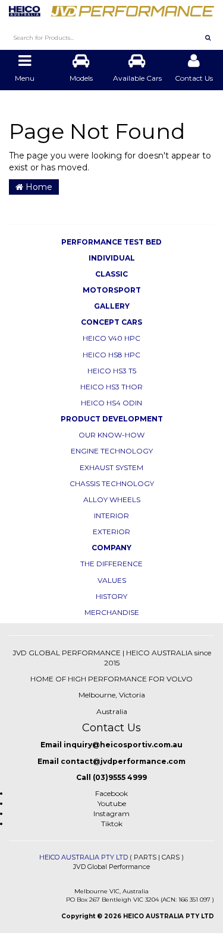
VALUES (112, 580)
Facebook (111, 793)
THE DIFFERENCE (111, 563)
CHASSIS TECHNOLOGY (112, 483)
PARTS (145, 857)
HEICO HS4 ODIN (111, 402)
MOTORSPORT (112, 290)
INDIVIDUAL (112, 257)
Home (37, 187)
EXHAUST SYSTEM (111, 467)
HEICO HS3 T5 (111, 370)
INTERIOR (111, 515)
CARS (171, 857)
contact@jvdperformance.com (123, 761)
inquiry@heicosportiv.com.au (123, 744)
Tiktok (112, 823)
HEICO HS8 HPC (111, 354)
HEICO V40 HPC (111, 338)
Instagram (111, 813)
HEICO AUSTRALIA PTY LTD (83, 857)
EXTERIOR (111, 531)
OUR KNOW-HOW (111, 434)
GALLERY (112, 306)
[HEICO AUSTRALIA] (111, 7)
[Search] (208, 37)
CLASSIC (111, 273)
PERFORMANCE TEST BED (111, 241)
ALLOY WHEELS (111, 499)
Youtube (112, 803)
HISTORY (111, 596)
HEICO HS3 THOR (111, 386)
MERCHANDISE (111, 612)
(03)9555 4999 (120, 777)
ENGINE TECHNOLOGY (112, 450)
